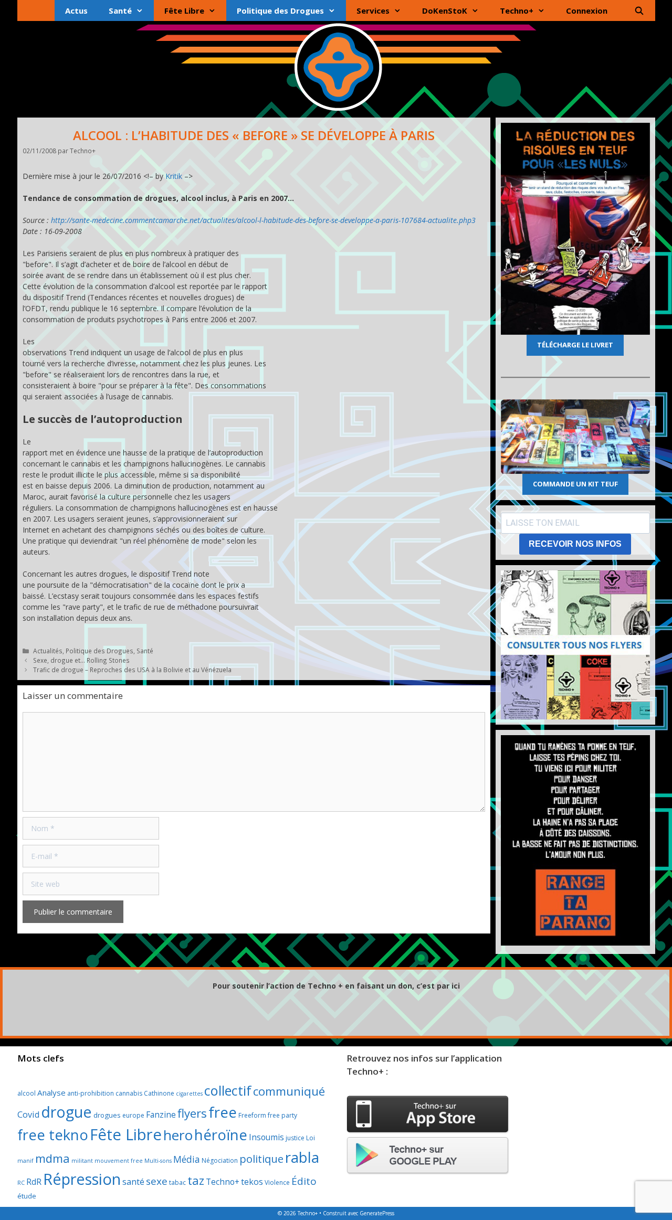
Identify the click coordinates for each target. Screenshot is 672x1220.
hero (178, 1135)
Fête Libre (184, 10)
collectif (227, 1090)
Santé (120, 10)
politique (261, 1158)
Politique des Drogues (280, 10)
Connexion (586, 10)
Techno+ (516, 10)
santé (133, 1181)
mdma (52, 1158)
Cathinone (159, 1093)
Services (373, 10)
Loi (310, 1137)
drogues (107, 1115)
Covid (28, 1114)
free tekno (52, 1134)
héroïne (220, 1134)
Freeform (252, 1115)
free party (282, 1115)
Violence (277, 1182)
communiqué (289, 1091)
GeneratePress (377, 1213)
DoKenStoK (444, 10)
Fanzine (161, 1114)
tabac (177, 1182)
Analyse (51, 1092)
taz (195, 1180)
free (222, 1112)
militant (82, 1160)
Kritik (173, 176)
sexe (156, 1181)
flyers (192, 1113)
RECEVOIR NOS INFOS (575, 543)
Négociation (220, 1160)
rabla (302, 1157)
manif (25, 1160)
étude (26, 1196)
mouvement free (118, 1160)
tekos (252, 1181)
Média (186, 1159)
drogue (66, 1111)
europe (133, 1115)
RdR (33, 1181)
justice (295, 1137)
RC (21, 1182)
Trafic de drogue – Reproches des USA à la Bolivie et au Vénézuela (132, 669)
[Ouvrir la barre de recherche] (639, 10)
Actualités (47, 650)
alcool (26, 1093)
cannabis (129, 1093)
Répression (82, 1179)
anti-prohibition (90, 1093)
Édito (304, 1181)
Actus (76, 10)
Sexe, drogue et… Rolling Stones (81, 660)
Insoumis (266, 1137)
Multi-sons (158, 1160)
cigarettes (189, 1093)
